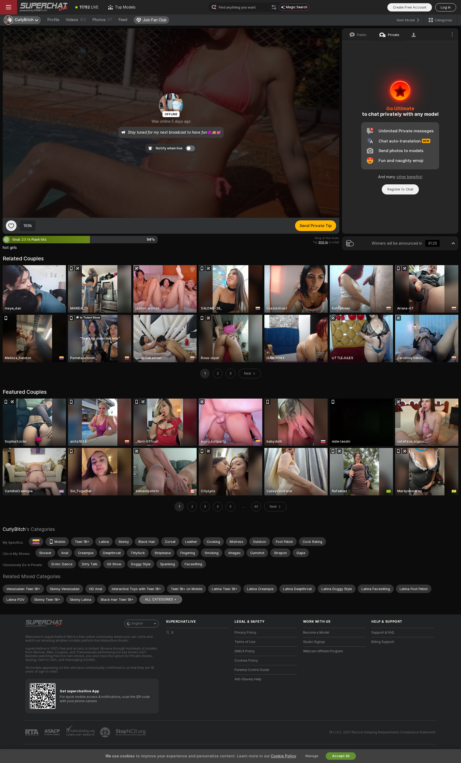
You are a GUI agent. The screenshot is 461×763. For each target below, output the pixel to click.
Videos (76, 19)
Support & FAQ (382, 632)
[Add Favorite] (11, 225)
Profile (53, 19)
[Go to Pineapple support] (105, 732)
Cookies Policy (246, 660)
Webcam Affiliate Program (323, 651)
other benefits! (409, 177)
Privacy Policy (245, 632)
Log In (446, 7)
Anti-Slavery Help (248, 679)
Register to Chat (400, 189)
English (137, 623)
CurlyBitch (14, 529)
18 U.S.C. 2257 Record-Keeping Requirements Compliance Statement (382, 732)
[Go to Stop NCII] (131, 732)
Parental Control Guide (252, 670)
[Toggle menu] (8, 7)
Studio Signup (314, 642)
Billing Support (382, 642)
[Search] (274, 7)
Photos (102, 19)
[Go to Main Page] (43, 7)
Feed (122, 19)
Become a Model (316, 632)
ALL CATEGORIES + (161, 599)
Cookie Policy (283, 756)
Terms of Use (245, 642)
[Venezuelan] (36, 541)
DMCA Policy (245, 651)
